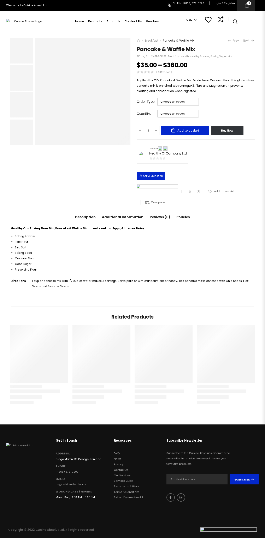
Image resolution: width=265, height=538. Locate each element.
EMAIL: (60, 479)
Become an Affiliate (126, 486)
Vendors (152, 21)
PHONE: (61, 466)
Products (95, 21)
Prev (235, 40)
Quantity (143, 113)
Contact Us (133, 21)
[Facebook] (182, 191)
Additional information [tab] (122, 217)
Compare (158, 202)
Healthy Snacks (200, 56)
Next (247, 40)
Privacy (118, 464)
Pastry (214, 56)
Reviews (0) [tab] (160, 217)
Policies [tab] (183, 217)
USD (189, 20)
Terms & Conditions (126, 492)
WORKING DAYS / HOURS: (74, 491)
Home (79, 21)
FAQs (117, 453)
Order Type (146, 101)
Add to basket (188, 130)
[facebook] (170, 497)
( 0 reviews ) (164, 72)
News (117, 459)
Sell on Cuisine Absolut (128, 497)
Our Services (122, 475)
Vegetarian (226, 56)
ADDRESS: (63, 453)
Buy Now (227, 130)
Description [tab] (85, 217)
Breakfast (151, 40)
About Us (113, 21)
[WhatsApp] (190, 191)
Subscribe (241, 480)
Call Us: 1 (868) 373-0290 (188, 3)
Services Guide (124, 481)
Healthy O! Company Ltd (168, 153)
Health (185, 56)
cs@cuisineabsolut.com (72, 484)
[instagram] (181, 497)
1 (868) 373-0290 (67, 472)
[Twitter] (198, 191)
